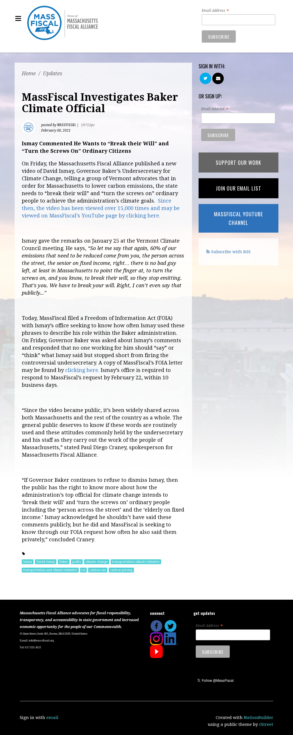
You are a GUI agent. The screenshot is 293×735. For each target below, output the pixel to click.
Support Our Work (238, 162)
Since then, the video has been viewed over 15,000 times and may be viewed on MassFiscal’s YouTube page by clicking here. (101, 208)
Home (29, 73)
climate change (97, 562)
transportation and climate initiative (50, 570)
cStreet (266, 724)
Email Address (215, 10)
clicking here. (82, 370)
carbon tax (98, 570)
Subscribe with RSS (231, 251)
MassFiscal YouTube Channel (238, 218)
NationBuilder (258, 717)
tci (83, 570)
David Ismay (45, 562)
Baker (63, 562)
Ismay (27, 562)
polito (76, 562)
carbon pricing (121, 570)
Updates (52, 73)
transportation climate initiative (136, 562)
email (52, 717)
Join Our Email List (238, 188)
